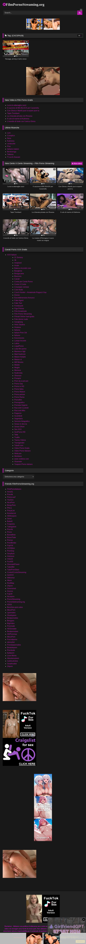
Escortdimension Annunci (24, 298)
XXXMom (11, 548)
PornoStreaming (13, 599)
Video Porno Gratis (21, 448)
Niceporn (10, 596)
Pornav (10, 540)
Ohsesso (17, 376)
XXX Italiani (12, 255)
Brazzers (17, 276)
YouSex (10, 500)
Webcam (17, 453)
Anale (16, 265)
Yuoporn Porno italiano (23, 464)
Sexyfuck (10, 553)
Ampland (18, 263)
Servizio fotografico (22, 421)
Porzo (9, 532)
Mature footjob (20, 357)
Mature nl (18, 359)
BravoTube (11, 537)
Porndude (11, 650)
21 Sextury (18, 257)
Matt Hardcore (20, 354)
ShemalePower (13, 564)
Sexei (9, 519)
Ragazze (18, 413)
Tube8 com (18, 445)
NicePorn (11, 502)
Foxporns (11, 524)
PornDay (10, 551)
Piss (9, 146)
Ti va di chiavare (13, 157)
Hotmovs (10, 556)
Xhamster (18, 461)
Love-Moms (11, 656)
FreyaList (11, 511)
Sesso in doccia (20, 424)
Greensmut (11, 588)
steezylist (11, 642)
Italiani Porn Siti (20, 333)
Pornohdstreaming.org (16, 602)
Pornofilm (18, 400)
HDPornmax (12, 634)
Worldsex (18, 456)
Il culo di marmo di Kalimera (18, 119)
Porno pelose (19, 394)
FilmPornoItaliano (14, 489)
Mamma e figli (19, 351)
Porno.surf (11, 497)
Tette (16, 435)
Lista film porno (20, 349)
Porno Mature (19, 392)
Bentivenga (11, 152)
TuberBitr (10, 567)
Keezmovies (19, 338)
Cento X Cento (20, 284)
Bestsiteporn (12, 647)
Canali (17, 279)
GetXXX (10, 575)
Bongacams (19, 273)
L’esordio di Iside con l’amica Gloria (21, 121)
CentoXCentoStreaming (16, 572)
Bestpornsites (12, 618)
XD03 (9, 604)
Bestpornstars (12, 631)
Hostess (17, 327)
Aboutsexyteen (13, 658)
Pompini (17, 378)
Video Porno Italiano (22, 451)
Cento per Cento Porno (23, 282)
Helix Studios (19, 325)
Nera (9, 138)
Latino (16, 343)
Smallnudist (12, 664)
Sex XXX (18, 429)
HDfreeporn (11, 516)
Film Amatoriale (20, 311)
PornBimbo (11, 543)
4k (15, 260)
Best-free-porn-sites (15, 607)
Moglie (17, 367)
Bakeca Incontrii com (22, 268)
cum (9, 133)
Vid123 (10, 559)
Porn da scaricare (21, 381)
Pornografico (19, 402)
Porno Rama (19, 397)
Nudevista (18, 373)
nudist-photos (12, 661)
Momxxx (17, 370)
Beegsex (10, 621)
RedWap (10, 583)
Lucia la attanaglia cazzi (16, 105)
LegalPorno (19, 346)
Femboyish (18, 306)
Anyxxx (10, 591)
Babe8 (9, 521)
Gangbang (18, 322)
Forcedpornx (12, 639)
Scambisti (18, 416)
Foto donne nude (21, 319)
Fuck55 (10, 562)
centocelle (11, 144)
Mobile (17, 365)
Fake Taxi (18, 303)
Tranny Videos (20, 440)
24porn (10, 586)
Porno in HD (19, 386)
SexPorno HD (19, 432)
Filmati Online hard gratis (24, 316)
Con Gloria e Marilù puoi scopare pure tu (23, 111)
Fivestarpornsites (14, 645)
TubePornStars (13, 570)
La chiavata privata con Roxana (19, 116)
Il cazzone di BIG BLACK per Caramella (23, 108)
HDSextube (11, 629)
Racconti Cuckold (21, 408)
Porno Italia (18, 389)
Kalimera (10, 141)
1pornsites (11, 613)
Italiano (17, 335)
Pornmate (11, 626)
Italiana (17, 330)
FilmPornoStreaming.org (25, 4)
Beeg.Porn (11, 505)
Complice (11, 136)
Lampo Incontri (20, 341)
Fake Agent (18, 300)
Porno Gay (18, 384)
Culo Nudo (18, 290)
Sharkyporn (11, 615)
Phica (9, 508)
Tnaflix (17, 437)
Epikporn (10, 653)
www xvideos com (21, 459)
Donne (17, 295)
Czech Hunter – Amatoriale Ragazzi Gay (30, 292)
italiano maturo (13, 149)
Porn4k (10, 494)
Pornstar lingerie (20, 405)
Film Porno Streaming (23, 314)
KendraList (11, 513)
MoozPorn (11, 610)
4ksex (9, 580)
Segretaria (18, 419)
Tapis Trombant (13, 113)
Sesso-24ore (19, 427)
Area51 (10, 492)
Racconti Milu (19, 410)
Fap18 (9, 594)
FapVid (10, 545)
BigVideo (11, 623)
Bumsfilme (11, 535)
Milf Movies (18, 362)
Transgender (19, 443)
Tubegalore (11, 527)
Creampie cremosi (21, 287)
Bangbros (18, 271)
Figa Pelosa (19, 308)
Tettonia (10, 154)
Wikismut (10, 578)
